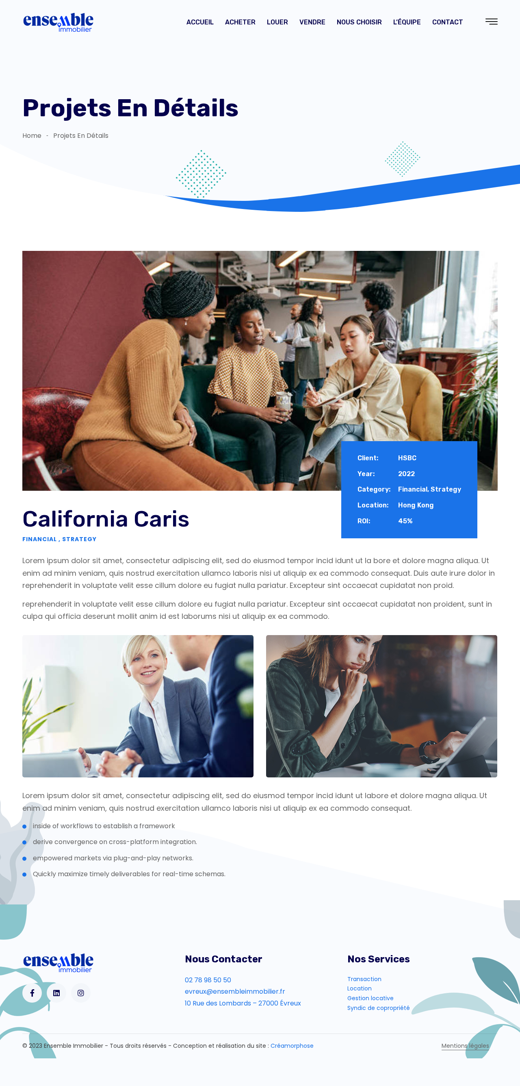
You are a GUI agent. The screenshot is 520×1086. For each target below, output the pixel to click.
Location (359, 988)
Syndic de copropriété (378, 1008)
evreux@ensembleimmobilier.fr (235, 991)
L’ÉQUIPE (407, 22)
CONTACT (447, 22)
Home (31, 135)
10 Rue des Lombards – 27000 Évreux (243, 1003)
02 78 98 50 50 (208, 980)
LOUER (277, 22)
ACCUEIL (200, 22)
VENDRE (312, 22)
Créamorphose (292, 1046)
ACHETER (240, 22)
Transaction (364, 979)
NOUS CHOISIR (359, 22)
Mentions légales (465, 1046)
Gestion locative (370, 998)
